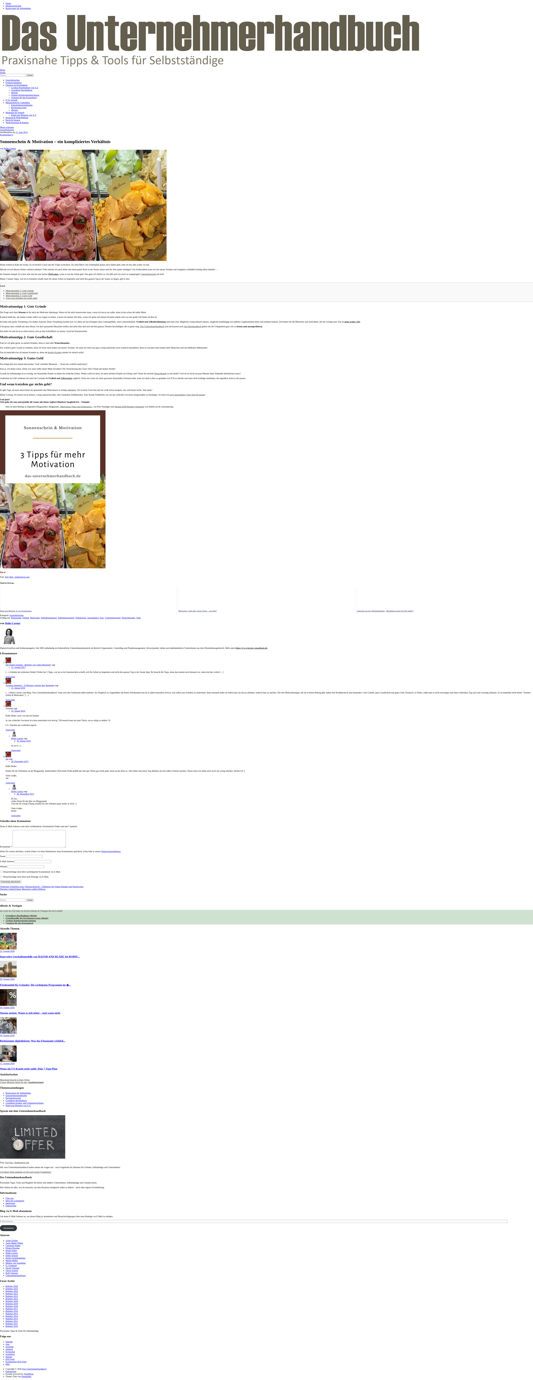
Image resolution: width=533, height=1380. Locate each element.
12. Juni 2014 (22, 132)
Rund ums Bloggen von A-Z (23, 115)
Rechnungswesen (19, 107)
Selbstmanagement (66, 618)
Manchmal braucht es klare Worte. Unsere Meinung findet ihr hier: (22, 1081)
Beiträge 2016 (12, 1311)
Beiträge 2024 (12, 1291)
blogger (9, 1357)
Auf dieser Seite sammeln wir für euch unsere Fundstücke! (25, 1172)
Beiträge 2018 (12, 1306)
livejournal (10, 1352)
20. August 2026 (7, 979)
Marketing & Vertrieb (15, 112)
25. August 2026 (7, 951)
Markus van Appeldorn (16, 1263)
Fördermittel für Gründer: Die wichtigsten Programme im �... (35, 984)
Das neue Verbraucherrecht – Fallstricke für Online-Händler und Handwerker (42, 886)
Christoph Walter (13, 1245)
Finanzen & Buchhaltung (17, 85)
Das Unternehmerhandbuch (152, 326)
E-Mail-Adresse (7, 861)
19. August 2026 (7, 1007)
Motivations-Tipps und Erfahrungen (76, 407)
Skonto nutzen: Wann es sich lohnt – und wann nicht (30, 1013)
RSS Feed (10, 1359)
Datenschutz (11, 1206)
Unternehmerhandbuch (16, 1275)
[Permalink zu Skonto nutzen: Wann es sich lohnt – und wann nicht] (8, 1005)
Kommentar (6, 847)
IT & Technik (11, 100)
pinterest (9, 1349)
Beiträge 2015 (12, 1314)
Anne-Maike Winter (14, 1243)
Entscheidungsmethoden (21, 105)
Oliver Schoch (12, 1270)
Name (2, 856)
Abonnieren (8, 1228)
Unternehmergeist (148, 274)
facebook (10, 1347)
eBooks (14, 92)
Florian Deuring (13, 1248)
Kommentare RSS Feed (16, 1362)
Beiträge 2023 (12, 1294)
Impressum (10, 1203)
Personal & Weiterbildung (17, 117)
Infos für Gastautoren (15, 1201)
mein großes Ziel (352, 322)
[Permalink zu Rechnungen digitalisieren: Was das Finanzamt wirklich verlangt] (8, 1033)
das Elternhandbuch (192, 326)
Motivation (53, 274)
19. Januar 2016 (18, 711)
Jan (7, 759)
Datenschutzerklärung (110, 851)
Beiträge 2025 (12, 1289)
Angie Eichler (12, 1240)
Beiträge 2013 (12, 1319)
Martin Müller (12, 1260)
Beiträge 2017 (12, 1309)
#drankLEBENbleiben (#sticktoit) (129, 407)
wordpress (10, 1354)
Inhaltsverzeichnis (13, 6)
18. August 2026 (7, 1035)
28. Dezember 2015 (19, 761)
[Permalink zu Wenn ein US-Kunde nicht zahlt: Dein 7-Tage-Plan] (8, 1061)
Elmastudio (26, 1376)
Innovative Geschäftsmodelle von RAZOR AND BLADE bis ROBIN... (40, 956)
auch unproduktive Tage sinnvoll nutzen (187, 395)
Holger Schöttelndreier (15, 1258)
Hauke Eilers (11, 1250)
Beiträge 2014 (12, 1316)
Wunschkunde (160, 373)
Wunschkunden (128, 618)
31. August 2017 (18, 667)
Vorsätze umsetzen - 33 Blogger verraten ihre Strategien (30, 685)
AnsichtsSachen (13, 80)
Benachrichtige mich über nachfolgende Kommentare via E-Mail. (32, 872)
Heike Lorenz (10, 148)
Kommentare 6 (6, 135)
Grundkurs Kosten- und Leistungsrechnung (25, 1103)
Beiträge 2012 (12, 1321)
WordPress (28, 1374)
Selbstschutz (66, 378)
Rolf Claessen (12, 1273)
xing (7, 1344)
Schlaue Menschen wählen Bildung (22, 889)
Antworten (10, 677)
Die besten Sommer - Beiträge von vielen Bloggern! (28, 665)
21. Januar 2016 (18, 688)
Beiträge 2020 (12, 1301)
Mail (8, 1364)
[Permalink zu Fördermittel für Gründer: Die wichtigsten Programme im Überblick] (8, 976)
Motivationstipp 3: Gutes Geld (19, 296)
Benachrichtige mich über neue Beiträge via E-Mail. (26, 877)
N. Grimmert (11, 1265)
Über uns (10, 1198)
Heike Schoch (12, 1255)
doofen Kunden (55, 352)
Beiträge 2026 (12, 1286)
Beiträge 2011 (12, 1324)
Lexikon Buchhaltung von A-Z (24, 87)
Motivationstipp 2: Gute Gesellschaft (22, 293)
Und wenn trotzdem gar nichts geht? (21, 298)
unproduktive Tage (95, 618)
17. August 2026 (7, 1063)
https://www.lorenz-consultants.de (251, 648)
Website (3, 866)
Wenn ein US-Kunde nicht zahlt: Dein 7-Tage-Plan (28, 1068)
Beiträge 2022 (12, 1296)
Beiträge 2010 (12, 1326)
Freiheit (25, 618)
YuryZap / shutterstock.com (17, 1162)
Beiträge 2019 (12, 1304)
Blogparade (16, 618)
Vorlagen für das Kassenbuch (24, 97)
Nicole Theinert (12, 1268)
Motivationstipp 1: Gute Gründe (20, 291)
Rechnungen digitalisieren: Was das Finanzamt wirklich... (33, 1040)
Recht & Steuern (13, 120)
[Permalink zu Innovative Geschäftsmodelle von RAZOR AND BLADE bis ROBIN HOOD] (8, 949)
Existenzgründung (14, 82)
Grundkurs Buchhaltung (21, 90)
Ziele (138, 618)
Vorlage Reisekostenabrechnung (25, 95)
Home (8, 3)
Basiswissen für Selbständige (18, 8)
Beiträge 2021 (12, 1299)
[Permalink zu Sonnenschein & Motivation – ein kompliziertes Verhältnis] (83, 260)
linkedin (9, 1342)
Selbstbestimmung (49, 618)
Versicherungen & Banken (17, 122)
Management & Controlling (18, 102)
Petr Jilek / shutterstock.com (17, 577)
